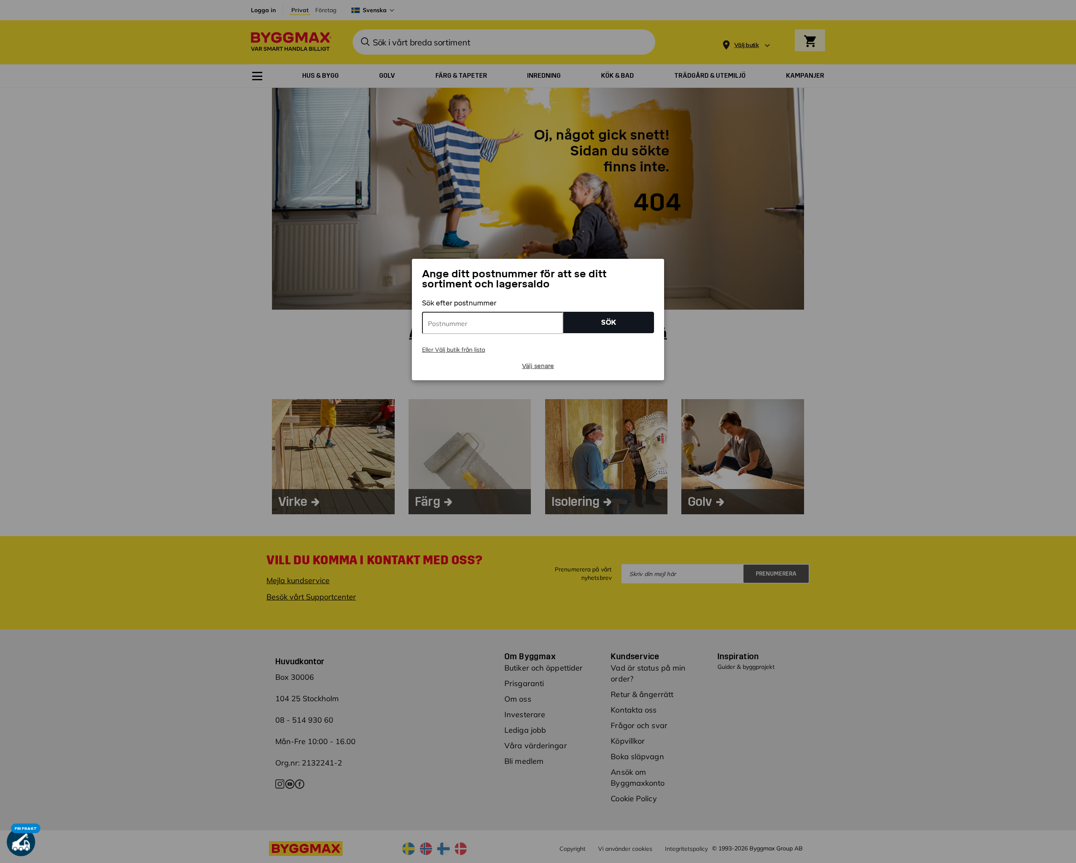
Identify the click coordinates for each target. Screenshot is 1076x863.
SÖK (608, 322)
